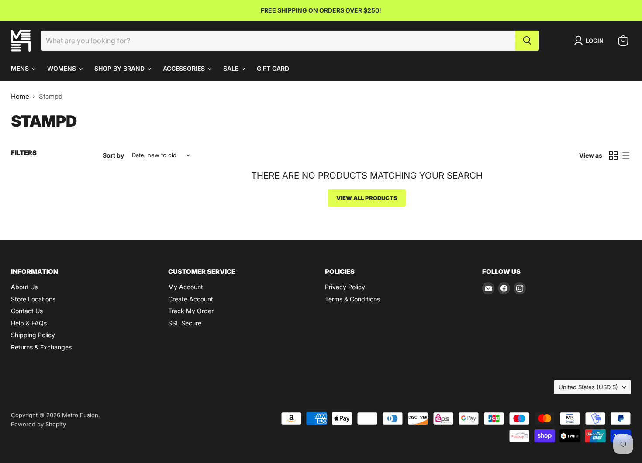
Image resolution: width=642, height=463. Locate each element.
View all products (366, 197)
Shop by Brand (120, 68)
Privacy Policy (345, 286)
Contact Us (27, 310)
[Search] (527, 41)
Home (20, 96)
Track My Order (191, 310)
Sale (231, 68)
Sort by (113, 155)
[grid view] (613, 155)
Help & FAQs (29, 323)
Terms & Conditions (352, 299)
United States (588, 387)
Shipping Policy (33, 335)
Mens (21, 68)
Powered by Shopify (38, 424)
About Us (24, 286)
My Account (185, 286)
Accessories (185, 68)
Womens (62, 68)
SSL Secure (184, 323)
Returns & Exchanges (41, 347)
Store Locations (33, 299)
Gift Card (273, 68)
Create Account (190, 299)
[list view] (625, 155)
